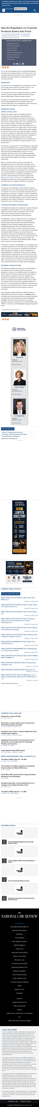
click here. (8, 1096)
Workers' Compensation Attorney (12, 432)
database (4, 1038)
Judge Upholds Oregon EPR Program (13, 750)
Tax (19, 1017)
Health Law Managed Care (13, 54)
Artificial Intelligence (19, 945)
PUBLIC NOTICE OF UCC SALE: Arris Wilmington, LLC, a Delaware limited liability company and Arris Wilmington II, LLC (19, 676)
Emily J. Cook (6, 761)
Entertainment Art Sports (13, 43)
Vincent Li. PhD (7, 786)
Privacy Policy (14, 1035)
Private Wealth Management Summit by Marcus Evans (20, 842)
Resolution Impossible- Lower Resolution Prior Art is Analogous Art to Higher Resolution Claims (18, 784)
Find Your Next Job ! (8, 429)
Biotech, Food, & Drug (19, 956)
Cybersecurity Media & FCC (19, 967)
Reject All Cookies (20, 8)
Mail (17, 64)
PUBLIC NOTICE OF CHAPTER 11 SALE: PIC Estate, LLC (18, 669)
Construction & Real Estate (19, 963)
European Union (11, 59)
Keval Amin (6, 778)
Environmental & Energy (19, 974)
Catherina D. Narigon (17, 752)
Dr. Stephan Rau (25, 34)
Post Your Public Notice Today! (10, 593)
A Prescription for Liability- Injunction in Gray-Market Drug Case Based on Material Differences (18, 767)
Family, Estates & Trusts (19, 978)
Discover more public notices (9, 683)
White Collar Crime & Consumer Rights (19, 1020)
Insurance (19, 998)
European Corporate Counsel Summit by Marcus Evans (21, 899)
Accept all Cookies (8, 8)
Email (15, 360)
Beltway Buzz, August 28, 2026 (10, 716)
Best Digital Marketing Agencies (20, 926)
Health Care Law (19, 989)
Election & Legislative (19, 971)
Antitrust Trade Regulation (13, 45)
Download (20, 64)
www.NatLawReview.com (8, 1040)
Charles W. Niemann (17, 735)
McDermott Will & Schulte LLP (10, 36)
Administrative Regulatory (13, 57)
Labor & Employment (20, 1006)
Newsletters (19, 934)
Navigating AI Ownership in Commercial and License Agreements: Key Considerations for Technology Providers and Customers (17, 742)
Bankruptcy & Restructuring (19, 952)
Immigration (19, 993)
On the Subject (25, 36)
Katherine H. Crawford (8, 745)
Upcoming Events (8, 825)
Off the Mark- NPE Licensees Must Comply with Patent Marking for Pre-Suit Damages (18, 775)
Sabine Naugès (15, 34)
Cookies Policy (6, 5)
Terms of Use (5, 1035)
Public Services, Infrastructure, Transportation (19, 1013)
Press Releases (19, 937)
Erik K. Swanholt (7, 735)
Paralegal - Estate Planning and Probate (14, 434)
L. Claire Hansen (7, 752)
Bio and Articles (16, 364)
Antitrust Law (19, 949)
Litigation (19, 1009)
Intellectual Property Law (19, 1002)
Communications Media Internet (14, 52)
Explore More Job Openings (8, 438)
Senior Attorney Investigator (11, 436)
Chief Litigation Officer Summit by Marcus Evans (21, 861)
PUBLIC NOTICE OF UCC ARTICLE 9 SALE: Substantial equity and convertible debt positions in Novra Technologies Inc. (18, 620)
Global (19, 985)
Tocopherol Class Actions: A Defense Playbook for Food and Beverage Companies (19, 732)
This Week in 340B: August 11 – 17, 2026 (13, 791)
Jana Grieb (7, 34)
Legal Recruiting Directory (19, 930)
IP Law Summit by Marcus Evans (18, 881)
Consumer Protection (12, 48)
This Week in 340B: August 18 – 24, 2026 (13, 759)
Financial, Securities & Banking (19, 982)
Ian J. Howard (6, 769)
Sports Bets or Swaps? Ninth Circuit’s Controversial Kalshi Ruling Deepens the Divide (17, 724)
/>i (23, 64)
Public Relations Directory (19, 941)
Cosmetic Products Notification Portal (14, 177)
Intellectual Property (12, 50)
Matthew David (14, 793)
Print (14, 64)
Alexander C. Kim (16, 726)
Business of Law (19, 960)
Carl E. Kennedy (7, 726)
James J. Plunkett (7, 718)
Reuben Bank (14, 761)
